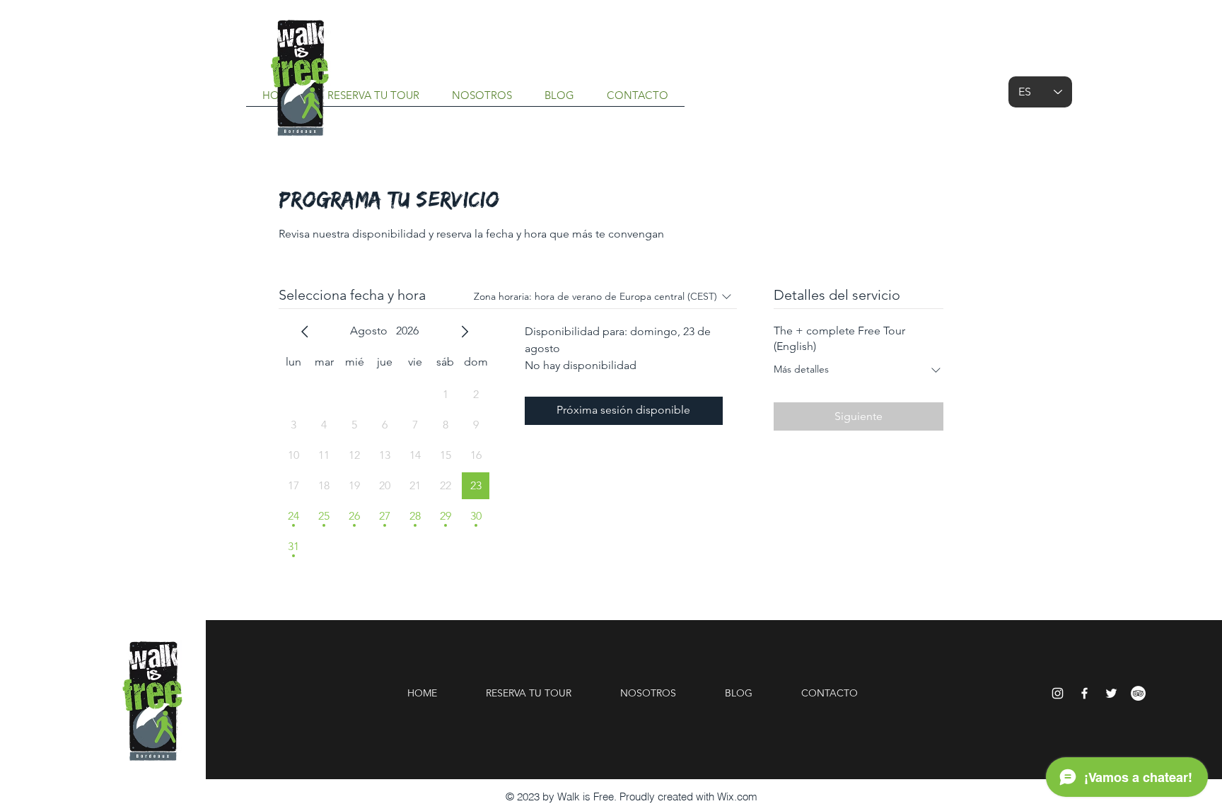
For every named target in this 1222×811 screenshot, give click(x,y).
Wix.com (737, 796)
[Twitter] (1111, 693)
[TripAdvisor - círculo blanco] (1138, 693)
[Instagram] (1057, 693)
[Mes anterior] (304, 331)
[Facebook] (1084, 693)
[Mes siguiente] (464, 331)
